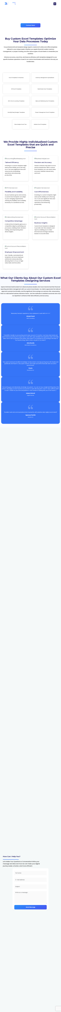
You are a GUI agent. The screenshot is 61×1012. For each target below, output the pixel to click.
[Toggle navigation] (54, 3)
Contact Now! (30, 25)
